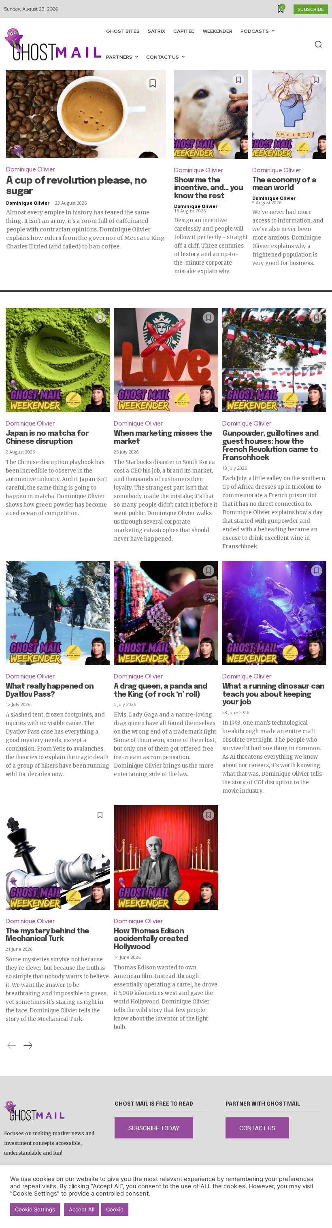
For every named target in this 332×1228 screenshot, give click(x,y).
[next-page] (27, 1046)
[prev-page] (12, 1046)
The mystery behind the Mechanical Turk (47, 935)
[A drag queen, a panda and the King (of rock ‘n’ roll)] (166, 613)
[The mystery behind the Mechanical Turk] (58, 857)
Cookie (114, 1209)
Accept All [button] (81, 1209)
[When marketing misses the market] (166, 360)
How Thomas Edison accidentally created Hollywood (151, 939)
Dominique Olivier (30, 169)
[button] (318, 44)
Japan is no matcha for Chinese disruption (47, 437)
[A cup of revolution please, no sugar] (86, 114)
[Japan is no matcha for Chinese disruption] (58, 360)
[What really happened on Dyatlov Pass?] (58, 613)
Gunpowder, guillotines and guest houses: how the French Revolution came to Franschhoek (270, 445)
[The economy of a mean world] (289, 114)
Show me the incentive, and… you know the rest (208, 188)
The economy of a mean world (284, 184)
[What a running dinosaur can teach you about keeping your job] (274, 613)
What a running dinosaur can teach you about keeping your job (273, 694)
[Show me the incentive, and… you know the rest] (211, 114)
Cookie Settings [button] (35, 1209)
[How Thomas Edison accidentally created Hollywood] (166, 857)
